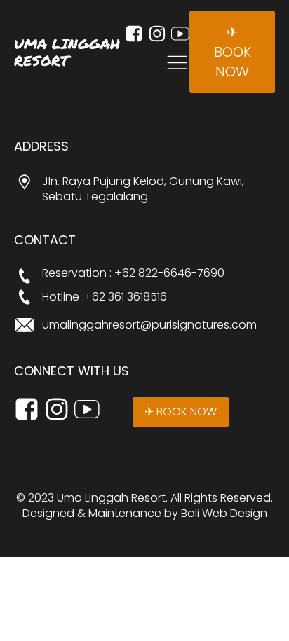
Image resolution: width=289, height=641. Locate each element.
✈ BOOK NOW (232, 51)
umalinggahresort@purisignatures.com (149, 325)
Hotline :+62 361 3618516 (104, 297)
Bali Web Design (224, 513)
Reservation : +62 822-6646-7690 (133, 273)
